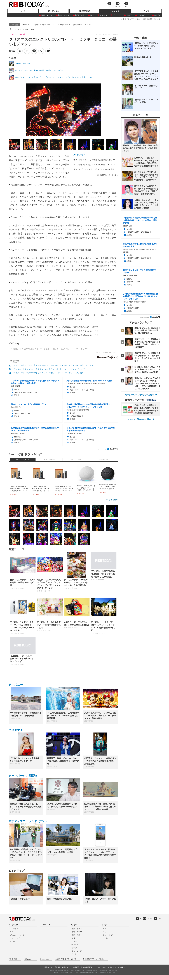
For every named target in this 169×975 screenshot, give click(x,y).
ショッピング (143, 15)
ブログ (129, 15)
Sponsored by (102, 449)
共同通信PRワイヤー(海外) (93, 959)
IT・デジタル (53, 11)
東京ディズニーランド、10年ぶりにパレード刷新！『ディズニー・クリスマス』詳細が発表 (111, 169)
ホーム (22, 11)
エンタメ (115, 11)
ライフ (146, 11)
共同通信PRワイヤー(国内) (65, 959)
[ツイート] (20, 51)
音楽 (92, 15)
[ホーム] (10, 29)
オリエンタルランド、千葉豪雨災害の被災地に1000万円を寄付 (99, 160)
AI (54, 25)
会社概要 (76, 967)
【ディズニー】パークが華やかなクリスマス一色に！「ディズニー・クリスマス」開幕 (48, 373)
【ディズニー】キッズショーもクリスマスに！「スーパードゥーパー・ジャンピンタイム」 (49, 369)
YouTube (149, 918)
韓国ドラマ (77, 25)
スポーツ (103, 15)
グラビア (116, 15)
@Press (27, 959)
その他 (157, 15)
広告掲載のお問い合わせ (63, 967)
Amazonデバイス (22, 460)
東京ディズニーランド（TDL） (28, 821)
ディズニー (82, 155)
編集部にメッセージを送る (109, 175)
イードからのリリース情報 (103, 967)
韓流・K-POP (63, 15)
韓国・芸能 (79, 15)
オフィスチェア (50, 460)
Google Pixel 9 (64, 25)
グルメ (105, 929)
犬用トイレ (103, 460)
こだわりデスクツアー (41, 25)
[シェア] (27, 51)
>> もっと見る (112, 499)
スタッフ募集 (119, 967)
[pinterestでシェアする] (41, 51)
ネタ (11, 932)
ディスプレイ (76, 460)
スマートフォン (15, 929)
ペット (105, 932)
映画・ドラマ (46, 15)
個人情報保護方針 (87, 967)
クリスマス (16, 730)
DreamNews (44, 959)
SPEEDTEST (84, 11)
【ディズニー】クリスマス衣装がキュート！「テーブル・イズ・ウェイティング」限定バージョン (52, 365)
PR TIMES (13, 959)
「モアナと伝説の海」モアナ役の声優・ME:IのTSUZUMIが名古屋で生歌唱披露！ (107, 165)
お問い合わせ (48, 967)
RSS (159, 918)
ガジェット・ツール (17, 935)
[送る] (34, 51)
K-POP (88, 25)
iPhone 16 (25, 25)
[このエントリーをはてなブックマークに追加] (48, 51)
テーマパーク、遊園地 (23, 775)
